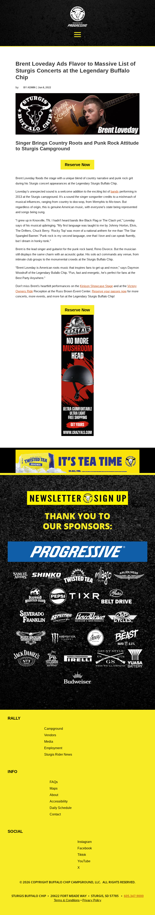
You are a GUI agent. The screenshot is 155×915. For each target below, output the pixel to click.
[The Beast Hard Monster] (126, 645)
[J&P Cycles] (122, 624)
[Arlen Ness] (129, 583)
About (54, 795)
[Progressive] (77, 560)
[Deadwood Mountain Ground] (35, 604)
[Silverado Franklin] (32, 623)
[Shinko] (46, 578)
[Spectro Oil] (61, 625)
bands (115, 191)
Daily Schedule (61, 808)
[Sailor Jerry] (95, 645)
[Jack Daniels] (27, 666)
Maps (54, 788)
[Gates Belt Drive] (116, 602)
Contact (55, 814)
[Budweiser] (77, 685)
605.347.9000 (134, 896)
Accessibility (59, 801)
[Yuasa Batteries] (135, 666)
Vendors (50, 735)
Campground (53, 728)
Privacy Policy (91, 900)
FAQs (54, 782)
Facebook (85, 848)
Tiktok (82, 854)
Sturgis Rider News (58, 754)
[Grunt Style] (110, 665)
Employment (53, 748)
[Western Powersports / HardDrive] (90, 620)
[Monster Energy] (63, 644)
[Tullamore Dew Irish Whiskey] (52, 666)
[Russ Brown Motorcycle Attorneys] (31, 644)
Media (48, 741)
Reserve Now (77, 164)
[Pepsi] (58, 604)
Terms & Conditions (67, 900)
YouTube (84, 861)
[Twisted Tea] (78, 583)
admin (31, 87)
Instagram (85, 841)
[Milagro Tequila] (103, 583)
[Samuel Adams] (20, 583)
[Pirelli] (78, 662)
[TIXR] (84, 604)
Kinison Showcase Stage (96, 286)
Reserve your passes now (109, 291)
